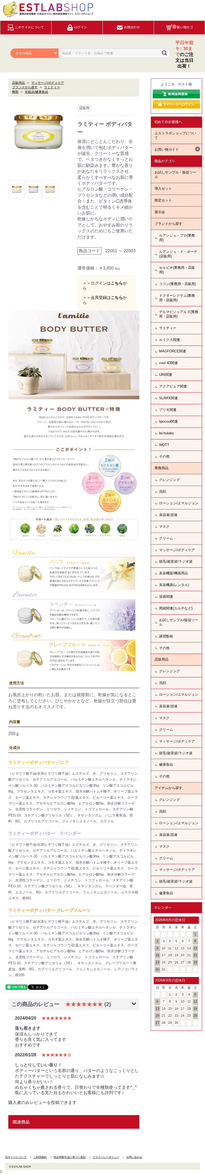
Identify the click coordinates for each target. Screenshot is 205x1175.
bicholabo (166, 433)
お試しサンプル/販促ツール (178, 622)
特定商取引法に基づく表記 (70, 1157)
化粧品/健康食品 (36, 92)
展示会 (160, 212)
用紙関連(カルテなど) (175, 608)
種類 (15, 92)
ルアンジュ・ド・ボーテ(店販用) (178, 254)
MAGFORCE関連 (172, 351)
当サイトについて (15, 1157)
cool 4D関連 (168, 363)
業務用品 (161, 468)
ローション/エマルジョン (178, 503)
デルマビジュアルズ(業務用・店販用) (178, 314)
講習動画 (166, 636)
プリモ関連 (167, 410)
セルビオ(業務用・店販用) (177, 270)
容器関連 (166, 597)
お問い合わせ (134, 1157)
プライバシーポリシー (106, 1157)
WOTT (164, 445)
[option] (38, 132)
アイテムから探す (168, 788)
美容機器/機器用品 (173, 573)
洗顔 (162, 491)
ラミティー (167, 328)
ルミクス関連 (169, 340)
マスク (164, 527)
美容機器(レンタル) (174, 585)
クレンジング (169, 480)
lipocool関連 (168, 421)
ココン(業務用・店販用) (177, 284)
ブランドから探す (168, 224)
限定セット (163, 200)
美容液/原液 (168, 515)
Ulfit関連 (165, 375)
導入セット (163, 189)
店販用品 (161, 659)
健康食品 (166, 764)
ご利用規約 (40, 1157)
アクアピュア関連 (173, 386)
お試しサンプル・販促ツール (175, 174)
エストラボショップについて (175, 135)
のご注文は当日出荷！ (184, 54)
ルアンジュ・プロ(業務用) (177, 237)
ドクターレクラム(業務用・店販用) (177, 298)
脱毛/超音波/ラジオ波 (175, 561)
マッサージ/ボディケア (177, 550)
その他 (164, 456)
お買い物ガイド (167, 149)
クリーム (166, 538)
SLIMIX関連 (168, 398)
